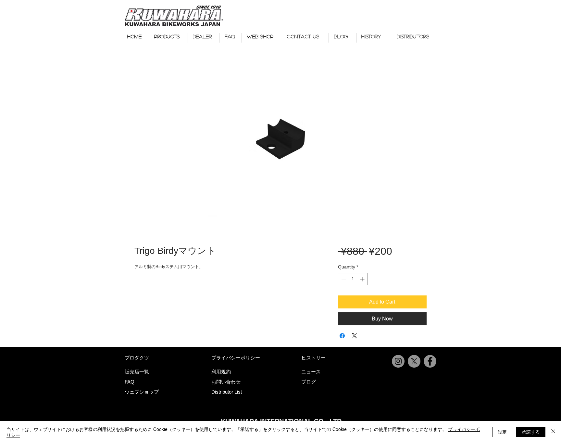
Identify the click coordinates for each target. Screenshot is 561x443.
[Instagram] (398, 361)
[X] (414, 361)
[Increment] (363, 279)
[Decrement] (343, 279)
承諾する (531, 431)
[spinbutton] (353, 279)
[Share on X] (354, 336)
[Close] (553, 432)
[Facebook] (430, 361)
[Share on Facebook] (342, 336)
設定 (502, 431)
